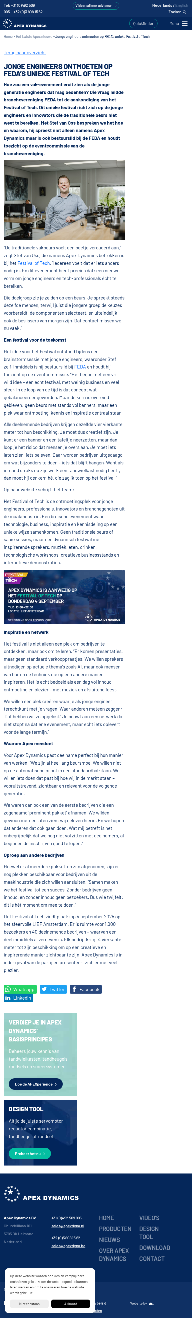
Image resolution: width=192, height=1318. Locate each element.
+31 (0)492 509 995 (67, 1217)
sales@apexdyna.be (69, 1245)
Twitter (56, 989)
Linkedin (21, 998)
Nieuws (109, 1239)
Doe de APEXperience (33, 1084)
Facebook (89, 989)
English (181, 5)
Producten (115, 1228)
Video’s (149, 1217)
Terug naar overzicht (25, 52)
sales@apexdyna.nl (68, 1225)
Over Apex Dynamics (114, 1254)
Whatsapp (23, 989)
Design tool (149, 1232)
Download (154, 1247)
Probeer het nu (28, 1153)
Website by (138, 1303)
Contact (151, 1258)
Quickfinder (143, 23)
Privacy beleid (95, 1303)
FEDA (80, 366)
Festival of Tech (34, 263)
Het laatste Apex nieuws (34, 36)
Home (8, 36)
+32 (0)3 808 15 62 (28, 11)
